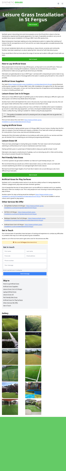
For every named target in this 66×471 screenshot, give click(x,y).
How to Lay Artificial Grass (11, 284)
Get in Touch (7, 305)
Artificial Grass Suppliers (10, 286)
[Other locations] (58, 3)
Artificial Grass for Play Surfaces (13, 300)
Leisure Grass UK (8, 295)
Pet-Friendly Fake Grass (10, 297)
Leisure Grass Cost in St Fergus (12, 289)
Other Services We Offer (10, 303)
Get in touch (33, 24)
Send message (24, 274)
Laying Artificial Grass (9, 292)
